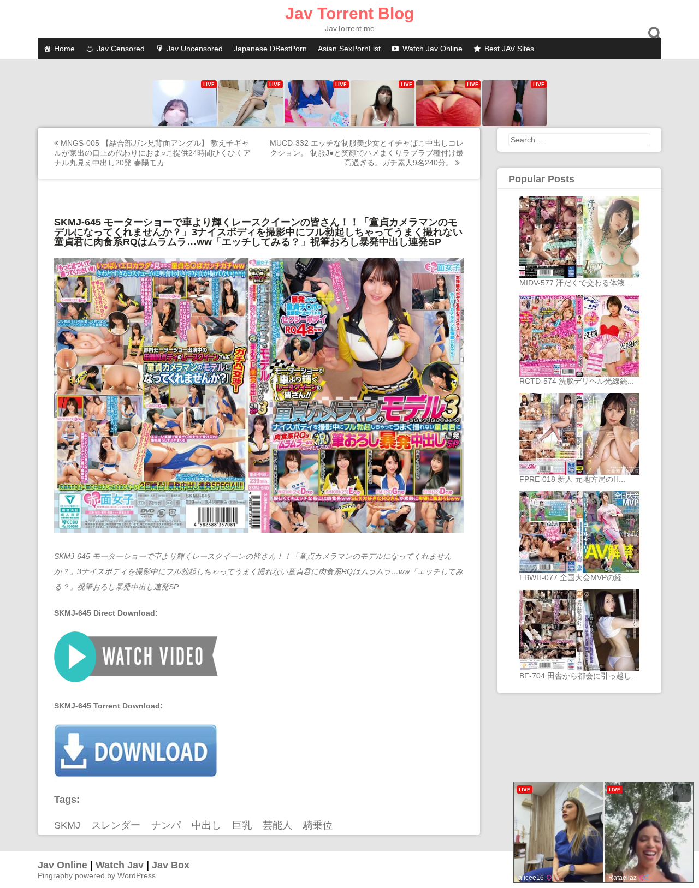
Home (64, 48)
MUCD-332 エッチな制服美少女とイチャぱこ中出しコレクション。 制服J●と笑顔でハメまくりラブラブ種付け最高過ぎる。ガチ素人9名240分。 (367, 153)
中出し (206, 825)
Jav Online (62, 865)
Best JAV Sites (509, 48)
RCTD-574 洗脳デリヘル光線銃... (576, 381)
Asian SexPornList (349, 48)
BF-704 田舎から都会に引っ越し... (578, 675)
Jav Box (170, 865)
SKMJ (67, 825)
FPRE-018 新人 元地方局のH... (572, 479)
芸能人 (277, 825)
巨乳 (242, 825)
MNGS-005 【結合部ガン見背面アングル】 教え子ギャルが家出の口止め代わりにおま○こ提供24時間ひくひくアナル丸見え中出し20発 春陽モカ (152, 153)
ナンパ (166, 825)
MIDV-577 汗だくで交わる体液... (575, 282)
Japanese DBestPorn (270, 48)
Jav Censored (121, 48)
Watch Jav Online (432, 48)
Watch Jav (120, 865)
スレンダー (115, 825)
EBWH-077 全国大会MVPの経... (574, 577)
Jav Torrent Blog (349, 13)
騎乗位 (318, 825)
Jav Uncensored (195, 48)
